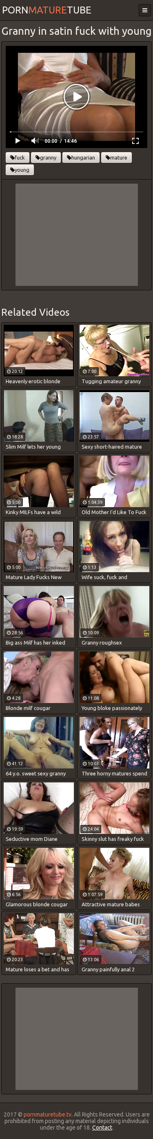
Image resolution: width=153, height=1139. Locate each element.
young (22, 170)
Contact (102, 1127)
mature (118, 157)
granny (48, 157)
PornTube (46, 10)
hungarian (83, 157)
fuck (20, 157)
